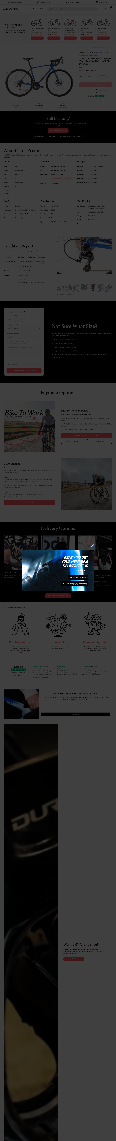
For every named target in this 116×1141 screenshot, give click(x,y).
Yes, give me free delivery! (78, 577)
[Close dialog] (92, 545)
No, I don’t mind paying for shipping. (74, 584)
